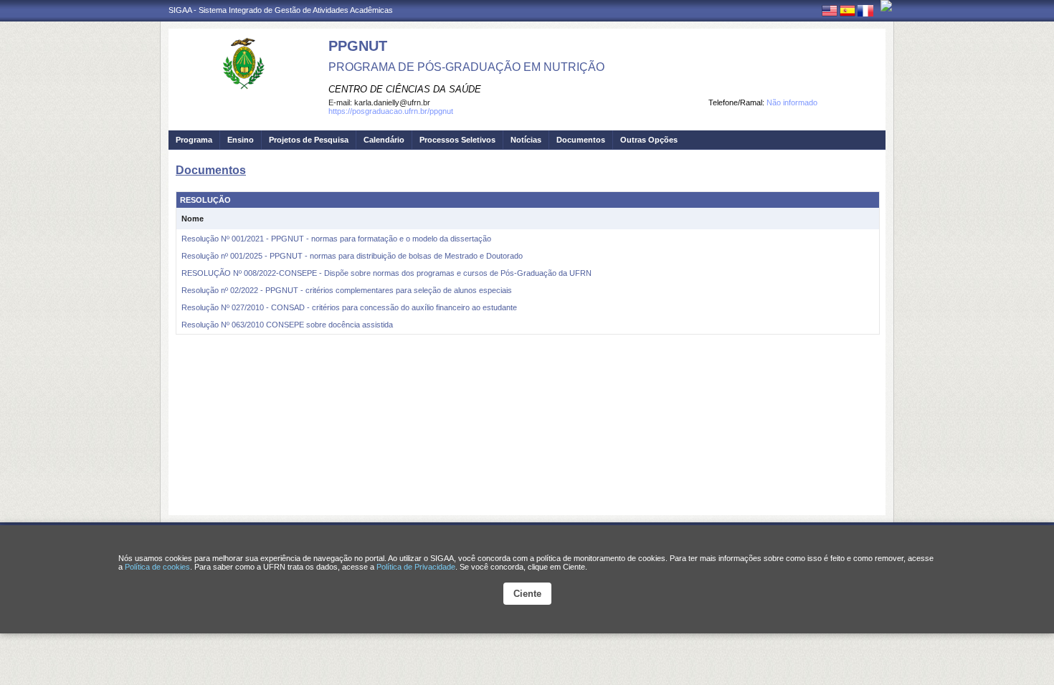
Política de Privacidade (415, 566)
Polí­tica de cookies (157, 566)
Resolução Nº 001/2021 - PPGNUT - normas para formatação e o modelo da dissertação (336, 238)
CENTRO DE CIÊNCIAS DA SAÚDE (404, 89)
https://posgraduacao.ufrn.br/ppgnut (390, 111)
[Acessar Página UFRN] (886, 5)
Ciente (527, 593)
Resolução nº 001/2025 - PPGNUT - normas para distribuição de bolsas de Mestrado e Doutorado (352, 256)
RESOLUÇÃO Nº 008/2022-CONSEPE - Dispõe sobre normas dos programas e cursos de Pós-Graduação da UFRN (386, 273)
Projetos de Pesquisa (308, 139)
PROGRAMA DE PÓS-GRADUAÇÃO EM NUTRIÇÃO (466, 67)
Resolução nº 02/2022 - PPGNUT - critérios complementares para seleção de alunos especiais (346, 290)
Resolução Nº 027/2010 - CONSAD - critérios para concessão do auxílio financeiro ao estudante (349, 307)
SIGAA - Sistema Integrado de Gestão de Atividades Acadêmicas (280, 10)
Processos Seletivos (457, 139)
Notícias (526, 139)
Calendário (384, 139)
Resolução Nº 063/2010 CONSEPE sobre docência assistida (287, 324)
